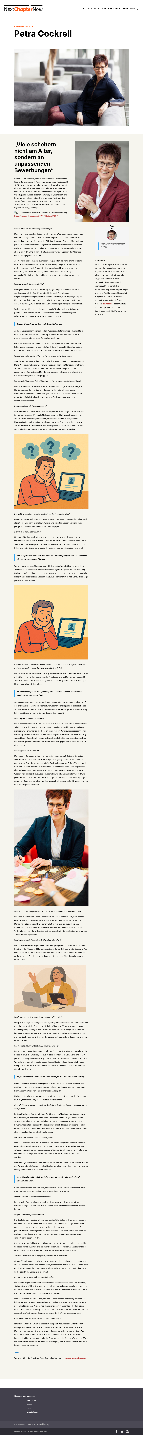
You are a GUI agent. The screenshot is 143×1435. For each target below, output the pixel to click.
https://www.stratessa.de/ (75, 1358)
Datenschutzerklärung (38, 1424)
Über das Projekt (111, 9)
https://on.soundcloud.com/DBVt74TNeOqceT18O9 (36, 216)
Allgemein (31, 1396)
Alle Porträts (91, 9)
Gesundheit (31, 1400)
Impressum (19, 1424)
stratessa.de (108, 304)
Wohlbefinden (32, 1412)
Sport (29, 1408)
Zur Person (129, 9)
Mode (29, 1404)
